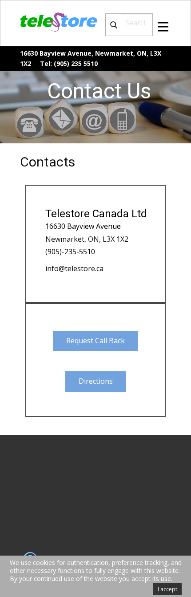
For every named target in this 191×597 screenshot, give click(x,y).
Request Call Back (95, 340)
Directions (96, 381)
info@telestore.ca (74, 268)
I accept (167, 589)
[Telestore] (59, 22)
